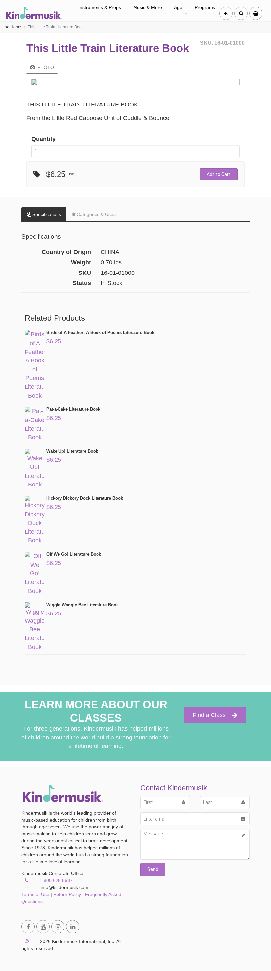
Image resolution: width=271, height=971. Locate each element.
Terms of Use (35, 894)
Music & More (147, 7)
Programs (205, 7)
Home (15, 27)
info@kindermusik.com (63, 887)
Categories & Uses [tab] (96, 214)
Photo (45, 67)
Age (178, 7)
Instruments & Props (99, 7)
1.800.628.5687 (56, 880)
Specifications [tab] (46, 214)
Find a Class (209, 715)
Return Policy (67, 894)
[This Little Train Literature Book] (135, 84)
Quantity (43, 139)
